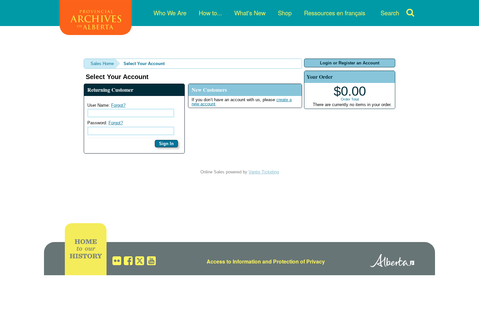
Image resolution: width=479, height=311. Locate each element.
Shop (285, 12)
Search (390, 12)
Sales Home (102, 63)
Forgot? (118, 105)
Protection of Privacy (299, 261)
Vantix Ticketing (264, 171)
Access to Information (234, 261)
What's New (250, 12)
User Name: (106, 105)
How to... (210, 12)
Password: (105, 122)
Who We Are (169, 12)
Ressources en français (334, 12)
